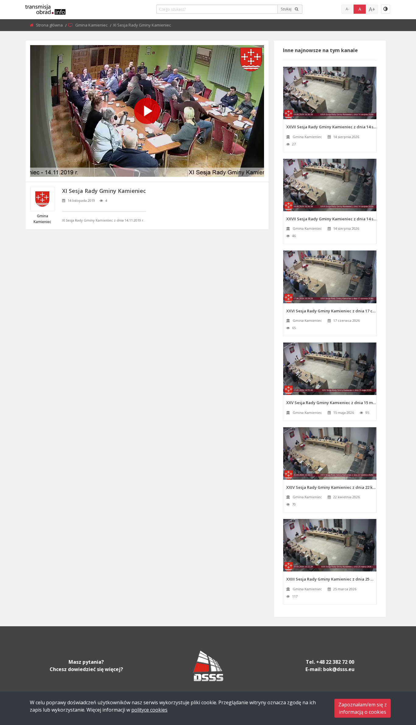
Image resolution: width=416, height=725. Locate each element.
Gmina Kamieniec (91, 25)
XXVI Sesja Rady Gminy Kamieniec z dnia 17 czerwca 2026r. (331, 311)
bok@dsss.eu (338, 669)
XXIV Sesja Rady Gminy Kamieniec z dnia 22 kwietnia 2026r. (331, 487)
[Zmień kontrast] (385, 9)
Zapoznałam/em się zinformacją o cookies (362, 708)
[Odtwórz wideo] (147, 111)
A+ (372, 9)
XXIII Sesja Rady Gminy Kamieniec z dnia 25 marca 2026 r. (331, 579)
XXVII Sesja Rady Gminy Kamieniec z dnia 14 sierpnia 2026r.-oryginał (331, 219)
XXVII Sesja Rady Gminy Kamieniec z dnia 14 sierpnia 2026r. (331, 127)
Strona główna (50, 25)
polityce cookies (149, 709)
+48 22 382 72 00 (335, 662)
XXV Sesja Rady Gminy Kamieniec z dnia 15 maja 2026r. (331, 402)
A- (347, 9)
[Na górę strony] (396, 687)
